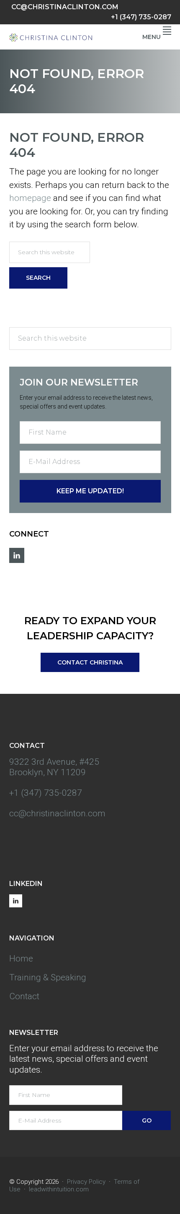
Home (21, 958)
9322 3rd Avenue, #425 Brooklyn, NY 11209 (54, 767)
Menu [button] (151, 37)
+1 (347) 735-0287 (141, 17)
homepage (30, 198)
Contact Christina (90, 662)
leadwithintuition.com (59, 1189)
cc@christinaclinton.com (64, 7)
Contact (24, 996)
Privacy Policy (86, 1181)
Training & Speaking (47, 977)
